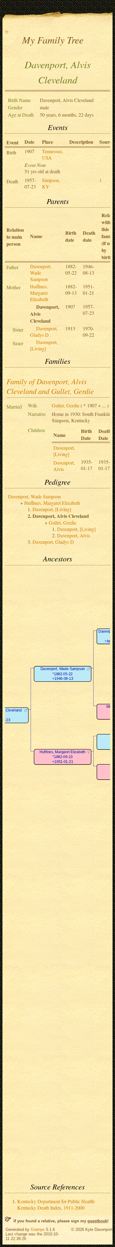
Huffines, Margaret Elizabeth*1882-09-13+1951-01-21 (63, 757)
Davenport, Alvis (73, 535)
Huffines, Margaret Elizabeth (39, 292)
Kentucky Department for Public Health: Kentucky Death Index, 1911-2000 (56, 1204)
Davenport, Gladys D (44, 331)
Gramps (38, 1229)
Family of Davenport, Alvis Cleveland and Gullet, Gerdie (50, 386)
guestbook (97, 1221)
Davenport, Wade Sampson (41, 272)
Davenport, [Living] (44, 345)
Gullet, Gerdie (65, 405)
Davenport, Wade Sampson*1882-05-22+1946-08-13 (62, 674)
